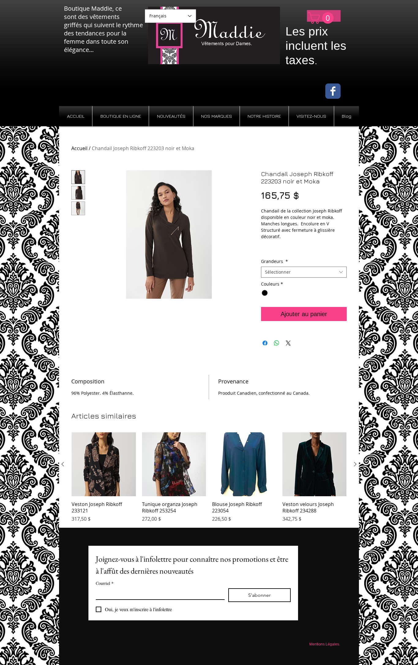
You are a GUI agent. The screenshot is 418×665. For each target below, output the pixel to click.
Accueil (79, 148)
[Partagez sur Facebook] (265, 343)
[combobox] (304, 272)
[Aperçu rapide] (104, 464)
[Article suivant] (355, 464)
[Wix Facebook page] (333, 91)
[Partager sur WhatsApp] (276, 343)
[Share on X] (288, 343)
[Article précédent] (62, 464)
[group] (209, 477)
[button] (322, 18)
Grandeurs (274, 261)
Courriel (105, 583)
